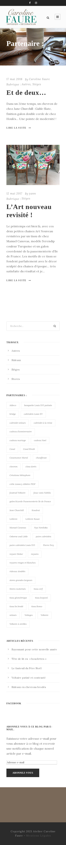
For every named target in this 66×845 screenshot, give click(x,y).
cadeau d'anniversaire (21, 431)
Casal (12, 449)
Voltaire (44, 615)
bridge (13, 414)
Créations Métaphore (20, 475)
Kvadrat (36, 510)
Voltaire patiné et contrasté (29, 677)
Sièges (36, 84)
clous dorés (30, 466)
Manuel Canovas (18, 527)
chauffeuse (41, 457)
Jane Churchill (17, 510)
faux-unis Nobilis (42, 492)
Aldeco (13, 405)
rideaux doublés (17, 571)
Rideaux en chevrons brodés (29, 687)
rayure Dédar (16, 554)
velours (13, 615)
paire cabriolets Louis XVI (22, 545)
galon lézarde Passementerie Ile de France (30, 501)
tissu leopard (41, 597)
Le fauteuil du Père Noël (26, 668)
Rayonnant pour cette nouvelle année (34, 649)
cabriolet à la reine (43, 422)
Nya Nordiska (41, 527)
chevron (13, 466)
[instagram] (36, 2)
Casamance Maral (19, 457)
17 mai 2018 (14, 79)
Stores (16, 379)
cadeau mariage (18, 440)
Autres (26, 84)
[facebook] (29, 2)
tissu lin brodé (16, 606)
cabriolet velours (18, 422)
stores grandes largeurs (21, 580)
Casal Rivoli (29, 449)
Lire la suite (16, 128)
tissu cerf (38, 588)
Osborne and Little (19, 536)
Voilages (29, 615)
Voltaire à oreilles (18, 623)
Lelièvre (13, 519)
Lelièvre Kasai (32, 519)
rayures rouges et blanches (23, 562)
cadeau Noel (40, 440)
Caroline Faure (39, 79)
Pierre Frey (48, 545)
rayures (34, 554)
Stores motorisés (18, 588)
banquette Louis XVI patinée (38, 405)
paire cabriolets (43, 536)
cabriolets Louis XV (33, 414)
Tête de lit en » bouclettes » (29, 659)
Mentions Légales (38, 835)
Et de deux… (26, 92)
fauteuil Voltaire (17, 492)
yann (32, 193)
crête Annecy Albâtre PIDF (22, 484)
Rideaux (16, 360)
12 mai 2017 (14, 193)
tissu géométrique (18, 597)
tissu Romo (36, 606)
